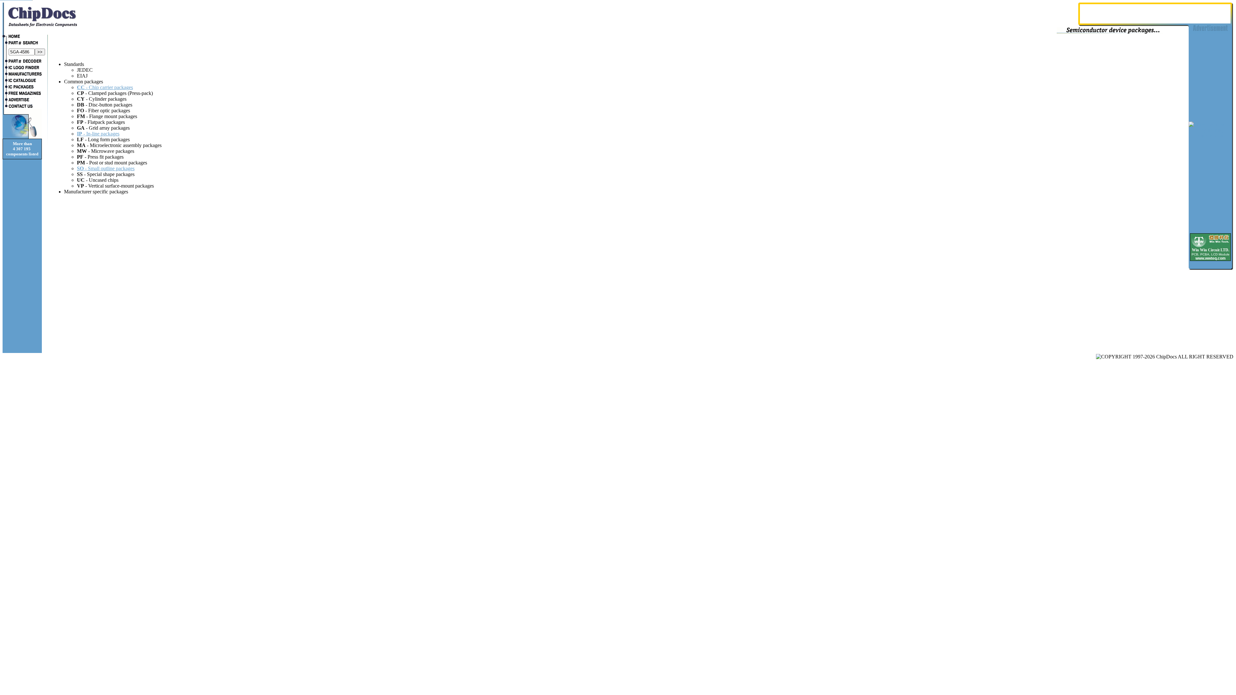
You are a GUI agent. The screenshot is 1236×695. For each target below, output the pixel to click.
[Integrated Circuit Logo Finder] (22, 68)
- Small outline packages (106, 168)
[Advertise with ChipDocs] (22, 100)
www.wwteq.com (1210, 258)
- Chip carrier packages (105, 87)
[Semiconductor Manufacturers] (22, 74)
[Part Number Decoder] (22, 62)
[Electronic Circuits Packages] (22, 87)
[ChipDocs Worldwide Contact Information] (22, 106)
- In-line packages (98, 133)
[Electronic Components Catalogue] (22, 81)
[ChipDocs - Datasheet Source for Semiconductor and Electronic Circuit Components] (22, 37)
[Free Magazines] (22, 94)
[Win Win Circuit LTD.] (1210, 246)
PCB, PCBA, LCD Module (1211, 254)
